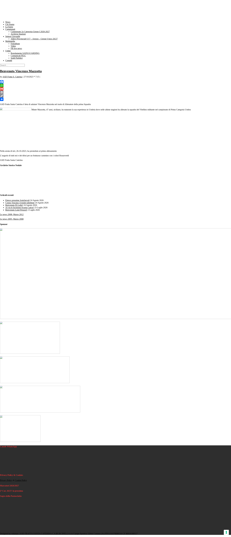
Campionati (10, 29)
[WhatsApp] (115, 85)
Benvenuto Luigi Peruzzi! (16, 210)
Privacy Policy (6, 480)
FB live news (16, 48)
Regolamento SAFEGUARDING (25, 53)
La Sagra (9, 27)
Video (13, 46)
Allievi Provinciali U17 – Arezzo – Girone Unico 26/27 (34, 39)
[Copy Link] (115, 96)
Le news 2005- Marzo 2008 (12, 219)
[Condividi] (115, 99)
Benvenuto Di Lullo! (14, 205)
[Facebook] (115, 82)
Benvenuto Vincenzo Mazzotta (21, 71)
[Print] (115, 92)
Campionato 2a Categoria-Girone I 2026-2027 (30, 31)
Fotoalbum (15, 43)
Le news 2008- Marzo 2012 (12, 214)
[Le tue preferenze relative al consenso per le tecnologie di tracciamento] (226, 532)
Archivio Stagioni (18, 34)
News (7, 22)
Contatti (8, 60)
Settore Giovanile (12, 36)
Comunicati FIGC (18, 56)
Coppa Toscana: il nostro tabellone (19, 203)
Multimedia (10, 41)
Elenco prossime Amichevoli (17, 200)
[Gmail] (115, 89)
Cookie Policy (21, 480)
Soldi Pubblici (17, 58)
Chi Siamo (9, 24)
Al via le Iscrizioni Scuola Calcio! (19, 207)
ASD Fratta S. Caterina (12, 77)
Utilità (8, 51)
